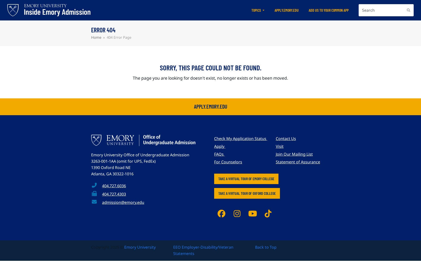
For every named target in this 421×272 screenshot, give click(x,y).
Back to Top (266, 247)
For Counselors (228, 162)
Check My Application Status (240, 138)
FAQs (219, 154)
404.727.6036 (114, 185)
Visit (280, 146)
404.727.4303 (114, 194)
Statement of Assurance (298, 162)
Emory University (140, 247)
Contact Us (286, 138)
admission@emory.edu (123, 202)
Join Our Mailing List (294, 154)
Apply (219, 146)
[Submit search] (408, 10)
